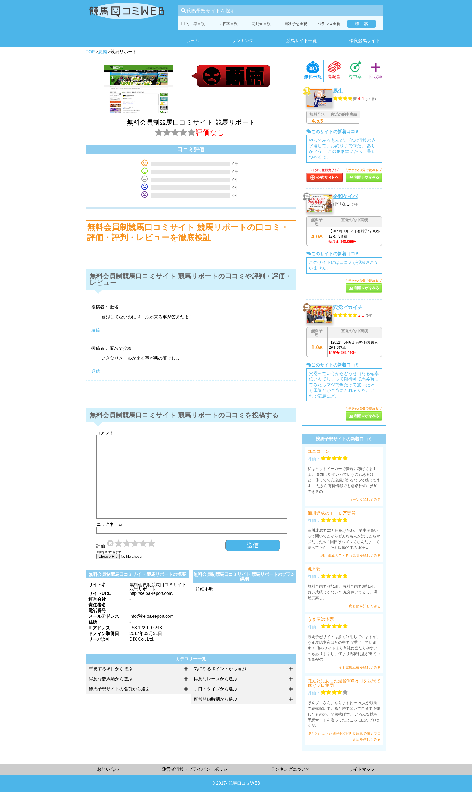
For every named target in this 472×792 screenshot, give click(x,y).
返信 (95, 329)
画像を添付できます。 (110, 552)
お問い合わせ (110, 769)
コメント (105, 433)
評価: (101, 546)
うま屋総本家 (321, 619)
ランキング (242, 40)
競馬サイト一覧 (301, 40)
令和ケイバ (345, 196)
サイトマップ (362, 769)
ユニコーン (318, 451)
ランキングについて (290, 769)
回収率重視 (227, 24)
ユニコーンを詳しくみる (361, 500)
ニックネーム (109, 524)
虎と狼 (314, 569)
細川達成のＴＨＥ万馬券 (332, 513)
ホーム (192, 40)
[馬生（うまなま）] (324, 180)
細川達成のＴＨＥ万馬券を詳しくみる (350, 556)
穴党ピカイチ (347, 307)
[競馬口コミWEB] (126, 20)
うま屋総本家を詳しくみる (359, 668)
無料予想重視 (295, 24)
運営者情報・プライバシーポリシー (197, 769)
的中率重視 (195, 24)
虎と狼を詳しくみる (365, 606)
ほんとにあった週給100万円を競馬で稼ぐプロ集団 (344, 683)
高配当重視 (260, 24)
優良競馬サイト (364, 40)
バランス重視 (328, 24)
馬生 (338, 91)
